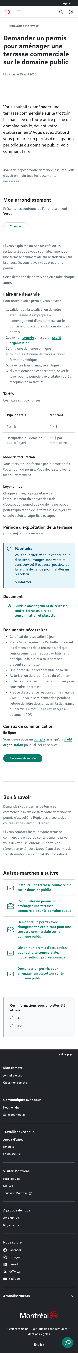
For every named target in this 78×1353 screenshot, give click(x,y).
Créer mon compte (15, 1082)
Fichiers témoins (17, 1329)
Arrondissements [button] (16, 1296)
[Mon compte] (71, 12)
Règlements (11, 1225)
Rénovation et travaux (24, 25)
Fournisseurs (11, 1154)
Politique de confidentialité (49, 1329)
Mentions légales (38, 1334)
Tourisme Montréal (15, 1193)
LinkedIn (14, 1264)
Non (19, 1026)
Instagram (15, 1257)
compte (28, 337)
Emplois (8, 1146)
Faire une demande (23, 758)
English (66, 3)
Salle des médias (14, 1114)
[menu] (19, 12)
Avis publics (11, 1218)
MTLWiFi (9, 1186)
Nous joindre (11, 1107)
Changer (15, 226)
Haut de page (65, 1054)
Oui (19, 1018)
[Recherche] (61, 12)
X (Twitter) (16, 1271)
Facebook (15, 1250)
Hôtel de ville (11, 1178)
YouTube (14, 1278)
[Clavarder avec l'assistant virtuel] (67, 1342)
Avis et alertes (12, 1075)
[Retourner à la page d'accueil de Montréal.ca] (7, 12)
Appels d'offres (13, 1139)
